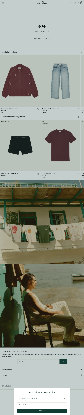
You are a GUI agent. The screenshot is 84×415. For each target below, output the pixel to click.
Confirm (42, 411)
